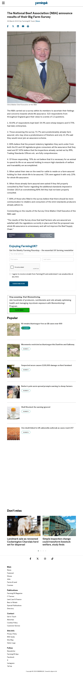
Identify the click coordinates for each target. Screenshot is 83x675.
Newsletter (11, 651)
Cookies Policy (12, 623)
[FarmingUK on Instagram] (45, 559)
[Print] (29, 26)
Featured (10, 573)
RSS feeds (11, 637)
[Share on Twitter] (14, 26)
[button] (38, 550)
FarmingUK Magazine (14, 593)
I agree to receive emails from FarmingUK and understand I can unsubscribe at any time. (42, 275)
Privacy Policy (12, 634)
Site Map (10, 640)
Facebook (10, 657)
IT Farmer (10, 596)
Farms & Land (12, 582)
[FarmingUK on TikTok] (52, 559)
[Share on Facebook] (9, 26)
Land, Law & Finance (14, 599)
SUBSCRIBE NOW (19, 284)
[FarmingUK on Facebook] (30, 559)
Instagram (10, 663)
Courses (10, 585)
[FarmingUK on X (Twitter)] (37, 559)
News (38, 21)
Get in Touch (11, 617)
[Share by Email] (24, 26)
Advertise (10, 620)
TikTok (9, 666)
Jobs (8, 579)
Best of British (12, 602)
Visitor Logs (11, 643)
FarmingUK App (13, 654)
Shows (9, 576)
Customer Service (13, 626)
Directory (10, 608)
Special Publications (14, 605)
